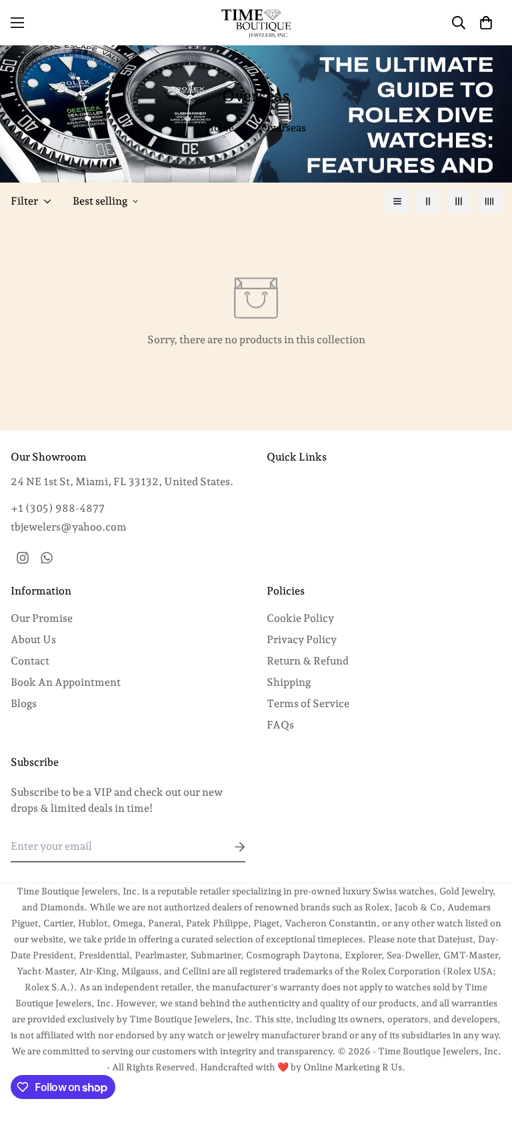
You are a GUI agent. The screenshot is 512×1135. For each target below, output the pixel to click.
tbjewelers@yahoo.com (69, 527)
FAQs (280, 724)
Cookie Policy (300, 618)
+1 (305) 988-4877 (58, 508)
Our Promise (42, 618)
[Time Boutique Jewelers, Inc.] (256, 22)
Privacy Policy (302, 639)
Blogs (24, 703)
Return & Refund (308, 660)
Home (220, 128)
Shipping (289, 682)
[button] (486, 22)
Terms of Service (308, 703)
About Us (33, 639)
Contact (30, 660)
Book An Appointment (66, 682)
